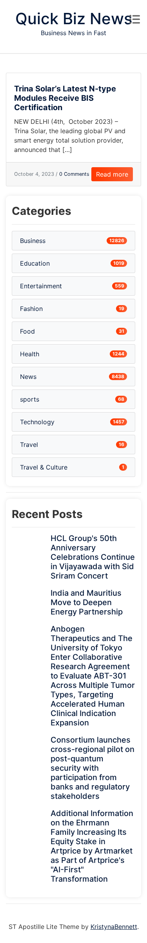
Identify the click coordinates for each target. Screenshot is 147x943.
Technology (37, 422)
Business (32, 241)
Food (27, 331)
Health (29, 354)
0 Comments (74, 174)
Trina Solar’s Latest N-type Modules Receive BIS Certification (65, 98)
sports (29, 399)
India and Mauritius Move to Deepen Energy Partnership (87, 602)
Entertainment (41, 286)
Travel (29, 444)
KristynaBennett (114, 926)
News (28, 376)
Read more (112, 174)
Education (35, 263)
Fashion (31, 309)
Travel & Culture (43, 467)
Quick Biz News (73, 18)
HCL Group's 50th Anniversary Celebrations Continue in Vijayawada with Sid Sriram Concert (93, 557)
